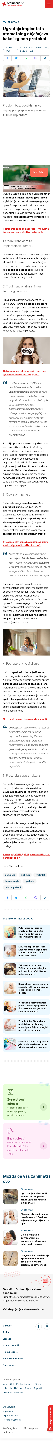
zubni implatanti (13, 887)
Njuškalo (18, 1388)
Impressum (8, 1411)
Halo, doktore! (10, 1352)
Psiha (6, 1332)
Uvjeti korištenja (11, 1415)
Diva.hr (38, 1384)
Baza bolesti (9, 1365)
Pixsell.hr (7, 1392)
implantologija (12, 881)
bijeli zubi (25, 875)
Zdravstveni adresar (13, 1358)
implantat (40, 875)
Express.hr (19, 1392)
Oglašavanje (9, 1407)
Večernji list (8, 1384)
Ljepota (7, 1339)
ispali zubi (29, 881)
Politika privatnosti (12, 1419)
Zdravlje (7, 1325)
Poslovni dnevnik (24, 1384)
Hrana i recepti (11, 1345)
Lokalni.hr (7, 1388)
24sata (28, 1388)
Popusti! (38, 1388)
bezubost (10, 875)
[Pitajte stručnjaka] (50, 1418)
